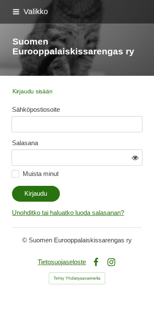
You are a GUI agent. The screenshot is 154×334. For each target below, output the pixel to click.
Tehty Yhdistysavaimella (77, 278)
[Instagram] (111, 262)
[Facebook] (96, 262)
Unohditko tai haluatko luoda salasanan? (68, 212)
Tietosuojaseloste (62, 262)
